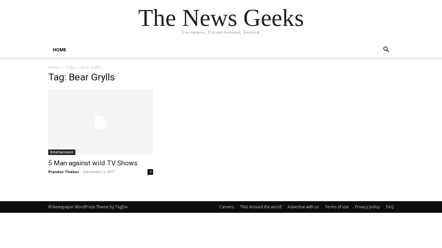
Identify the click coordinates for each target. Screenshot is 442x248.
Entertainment (61, 152)
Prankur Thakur (63, 171)
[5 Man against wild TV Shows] (100, 122)
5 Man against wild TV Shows (93, 163)
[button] (386, 50)
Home (54, 67)
